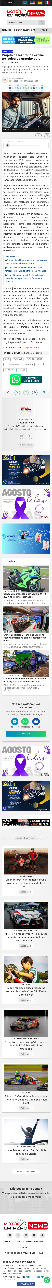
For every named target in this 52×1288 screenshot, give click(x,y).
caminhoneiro (13, 364)
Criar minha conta (25, 1204)
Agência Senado (33, 347)
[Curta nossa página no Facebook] (9, 1235)
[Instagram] (21, 436)
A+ (47, 135)
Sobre (19, 1242)
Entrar (9, 3)
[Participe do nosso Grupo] (26, 380)
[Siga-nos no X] (26, 1235)
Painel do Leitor (35, 1242)
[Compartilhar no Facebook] (9, 88)
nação (9, 370)
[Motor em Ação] (26, 12)
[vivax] (26, 539)
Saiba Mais (26, 444)
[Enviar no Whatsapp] (26, 88)
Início (9, 1242)
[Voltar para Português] (25, 3)
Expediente (25, 1247)
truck (22, 370)
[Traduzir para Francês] (47, 3)
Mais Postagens (26, 1171)
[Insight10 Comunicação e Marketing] (26, 40)
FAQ (42, 1253)
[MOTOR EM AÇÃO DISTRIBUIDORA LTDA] (26, 822)
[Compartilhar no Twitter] (18, 88)
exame (19, 359)
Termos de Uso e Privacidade (21, 1253)
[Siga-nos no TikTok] (42, 1235)
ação (42, 364)
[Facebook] (30, 436)
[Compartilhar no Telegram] (34, 88)
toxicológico (35, 359)
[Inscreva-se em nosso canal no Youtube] (34, 1235)
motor (30, 364)
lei (7, 359)
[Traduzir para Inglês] (32, 3)
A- (38, 135)
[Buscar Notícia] (42, 22)
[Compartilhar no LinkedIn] (42, 88)
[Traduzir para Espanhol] (40, 3)
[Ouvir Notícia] (8, 145)
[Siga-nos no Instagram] (18, 1235)
